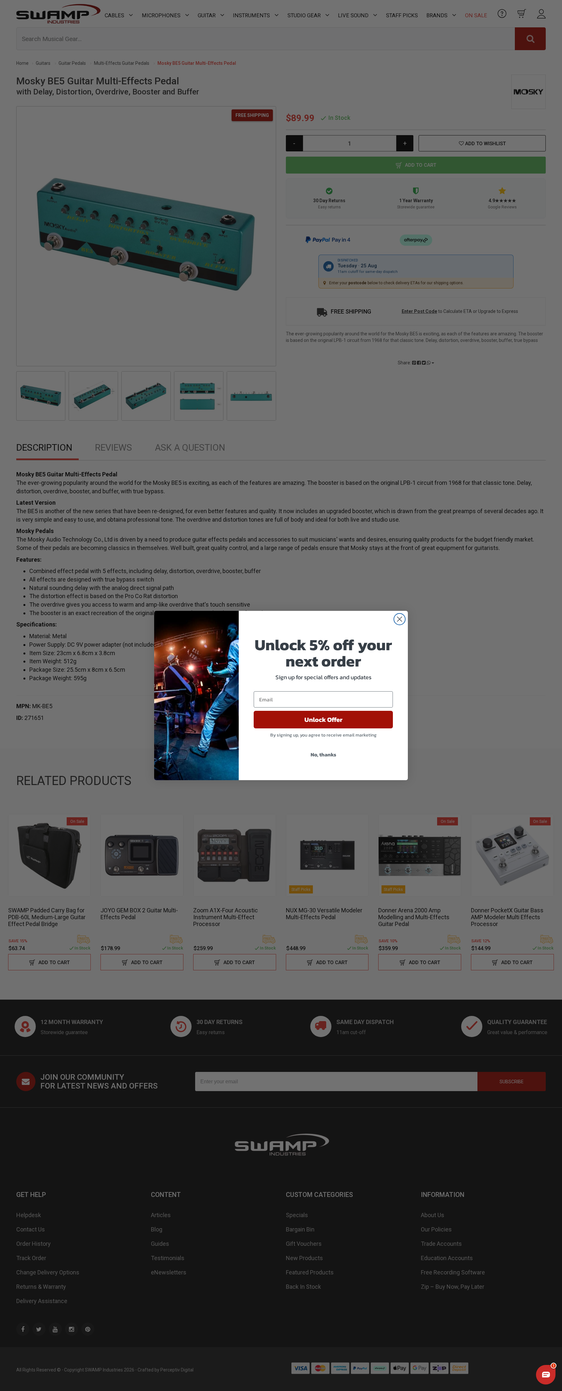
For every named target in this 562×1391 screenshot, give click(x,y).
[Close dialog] (399, 619)
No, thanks (323, 754)
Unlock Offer (323, 719)
